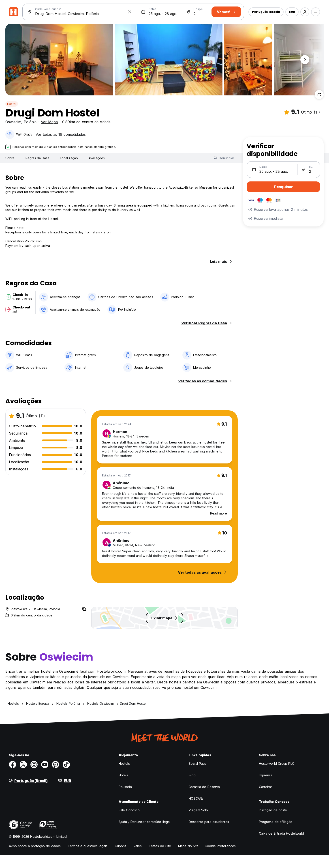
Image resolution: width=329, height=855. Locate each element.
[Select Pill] (304, 11)
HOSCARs (196, 798)
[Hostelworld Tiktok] (66, 764)
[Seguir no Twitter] (23, 764)
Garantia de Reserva (204, 787)
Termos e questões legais (87, 846)
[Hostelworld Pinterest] (55, 764)
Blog (192, 775)
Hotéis (123, 775)
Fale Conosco (129, 810)
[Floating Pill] (304, 59)
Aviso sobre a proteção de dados (35, 846)
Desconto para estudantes (209, 822)
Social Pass (197, 763)
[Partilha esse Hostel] (319, 94)
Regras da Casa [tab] (37, 158)
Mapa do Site (188, 846)
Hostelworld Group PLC (276, 763)
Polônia (30, 122)
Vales (137, 846)
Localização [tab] (69, 158)
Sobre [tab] (10, 158)
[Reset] (129, 11)
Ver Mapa (49, 122)
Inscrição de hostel (273, 810)
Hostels (124, 763)
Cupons (120, 846)
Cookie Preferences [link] (220, 846)
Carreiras (266, 787)
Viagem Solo (198, 810)
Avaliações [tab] (97, 158)
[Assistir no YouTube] (44, 764)
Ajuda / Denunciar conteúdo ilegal (144, 822)
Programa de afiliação (275, 822)
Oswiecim (13, 122)
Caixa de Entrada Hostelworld (281, 833)
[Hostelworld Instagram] (34, 764)
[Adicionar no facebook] (12, 764)
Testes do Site (160, 846)
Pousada (125, 787)
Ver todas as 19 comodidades (61, 134)
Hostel (11, 104)
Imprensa (266, 775)
